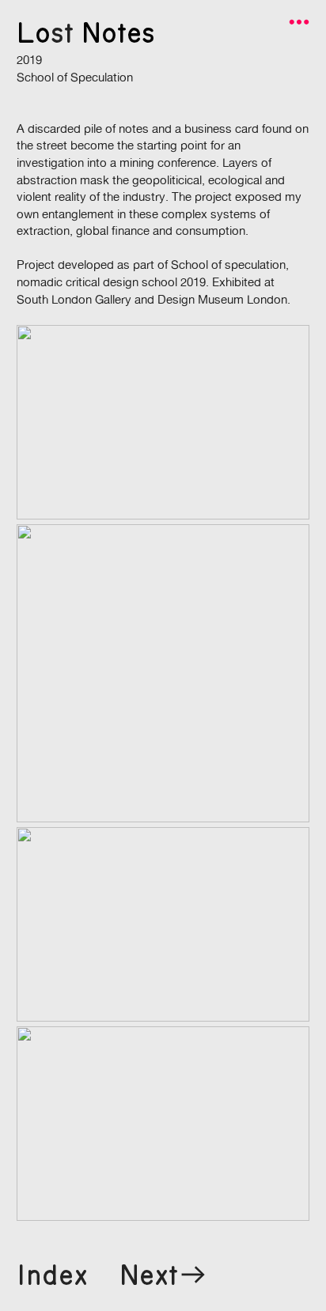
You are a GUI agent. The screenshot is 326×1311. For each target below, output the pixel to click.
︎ (299, 22)
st (62, 33)
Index (52, 1275)
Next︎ (164, 1275)
